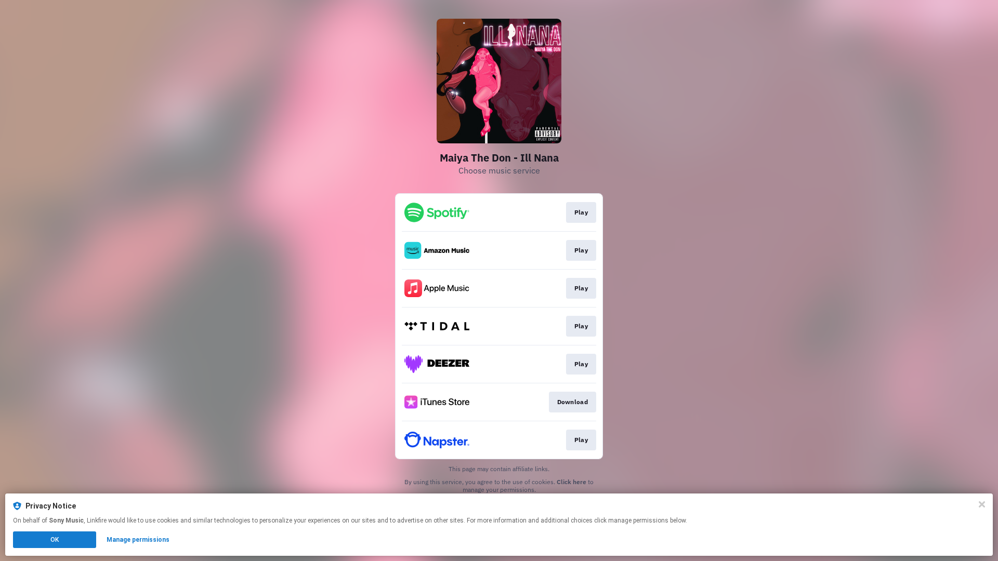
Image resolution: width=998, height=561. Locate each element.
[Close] (982, 504)
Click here (571, 482)
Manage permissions (138, 539)
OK (54, 539)
